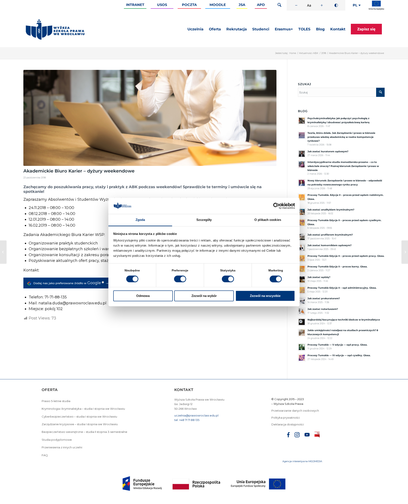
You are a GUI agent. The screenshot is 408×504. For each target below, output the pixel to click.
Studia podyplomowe (57, 439)
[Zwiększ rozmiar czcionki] (321, 5)
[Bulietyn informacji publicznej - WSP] (317, 435)
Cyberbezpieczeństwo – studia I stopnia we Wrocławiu (79, 416)
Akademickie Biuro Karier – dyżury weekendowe (79, 171)
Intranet (135, 5)
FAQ (45, 455)
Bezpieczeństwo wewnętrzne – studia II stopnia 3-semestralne (84, 431)
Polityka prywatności (285, 417)
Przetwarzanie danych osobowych (295, 410)
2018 (323, 53)
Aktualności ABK (308, 53)
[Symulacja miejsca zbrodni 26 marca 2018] (3, 252)
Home (292, 53)
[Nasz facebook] (288, 435)
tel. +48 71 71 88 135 (186, 420)
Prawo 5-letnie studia (56, 401)
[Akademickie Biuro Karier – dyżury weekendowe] (149, 118)
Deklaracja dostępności (287, 424)
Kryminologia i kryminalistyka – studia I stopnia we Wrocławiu (83, 408)
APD (261, 5)
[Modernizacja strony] (376, 9)
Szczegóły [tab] (204, 220)
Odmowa (143, 296)
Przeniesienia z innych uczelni (62, 447)
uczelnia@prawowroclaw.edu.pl (196, 415)
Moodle (218, 5)
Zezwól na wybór (204, 296)
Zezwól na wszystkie (265, 296)
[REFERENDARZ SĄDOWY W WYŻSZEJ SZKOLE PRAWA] (404, 252)
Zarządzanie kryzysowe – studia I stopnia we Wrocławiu (80, 424)
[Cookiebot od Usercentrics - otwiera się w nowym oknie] (276, 206)
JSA (242, 5)
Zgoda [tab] (140, 220)
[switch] (180, 278)
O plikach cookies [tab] (267, 220)
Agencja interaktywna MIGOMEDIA (302, 461)
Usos (162, 5)
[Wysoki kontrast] (336, 5)
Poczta (189, 5)
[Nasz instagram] (297, 435)
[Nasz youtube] (307, 435)
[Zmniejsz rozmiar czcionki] (296, 5)
